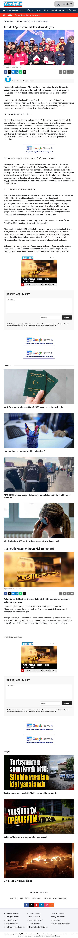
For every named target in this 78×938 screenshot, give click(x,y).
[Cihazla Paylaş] (24, 72)
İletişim (27, 898)
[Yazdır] (60, 72)
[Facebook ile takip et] (26, 905)
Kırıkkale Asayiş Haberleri (60, 924)
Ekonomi (53, 10)
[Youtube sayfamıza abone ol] (36, 905)
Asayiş (22, 10)
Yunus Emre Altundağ (20, 81)
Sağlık (61, 10)
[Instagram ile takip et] (46, 905)
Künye (21, 898)
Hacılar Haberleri (12, 924)
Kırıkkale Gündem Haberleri (38, 927)
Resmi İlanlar (12, 10)
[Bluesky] (13, 72)
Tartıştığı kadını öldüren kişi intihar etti (28, 15)
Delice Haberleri (57, 920)
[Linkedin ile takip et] (41, 905)
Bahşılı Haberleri (34, 917)
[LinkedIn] (16, 72)
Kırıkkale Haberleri (12, 913)
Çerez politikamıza (48, 936)
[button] (64, 72)
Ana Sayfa (9, 21)
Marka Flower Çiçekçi (60, 898)
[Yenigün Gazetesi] (13, 4)
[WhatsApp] (20, 72)
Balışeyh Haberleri (12, 917)
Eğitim (45, 10)
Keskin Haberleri (34, 913)
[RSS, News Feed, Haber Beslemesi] (51, 905)
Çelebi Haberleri (11, 920)
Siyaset (38, 10)
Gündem (30, 10)
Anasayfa (13, 898)
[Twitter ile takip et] (31, 905)
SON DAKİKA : (8, 15)
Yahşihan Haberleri (57, 913)
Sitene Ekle (47, 898)
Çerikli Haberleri (34, 924)
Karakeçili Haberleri (35, 920)
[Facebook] (5, 72)
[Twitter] (9, 72)
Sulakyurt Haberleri (58, 917)
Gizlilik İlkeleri (36, 898)
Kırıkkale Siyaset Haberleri (15, 927)
